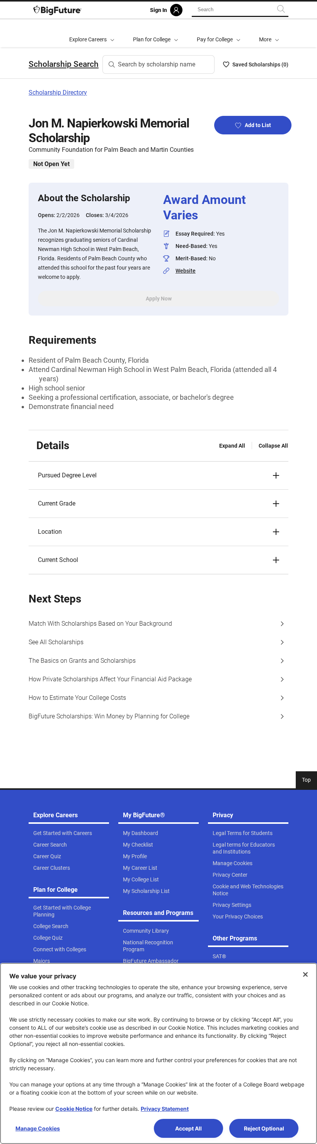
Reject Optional (264, 1128)
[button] (269, 33)
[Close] (305, 974)
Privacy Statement (165, 1108)
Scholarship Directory (58, 92)
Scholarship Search (64, 64)
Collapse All (273, 446)
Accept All (188, 1128)
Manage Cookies (37, 1128)
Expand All (232, 446)
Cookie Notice (73, 1108)
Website (186, 271)
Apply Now (159, 298)
